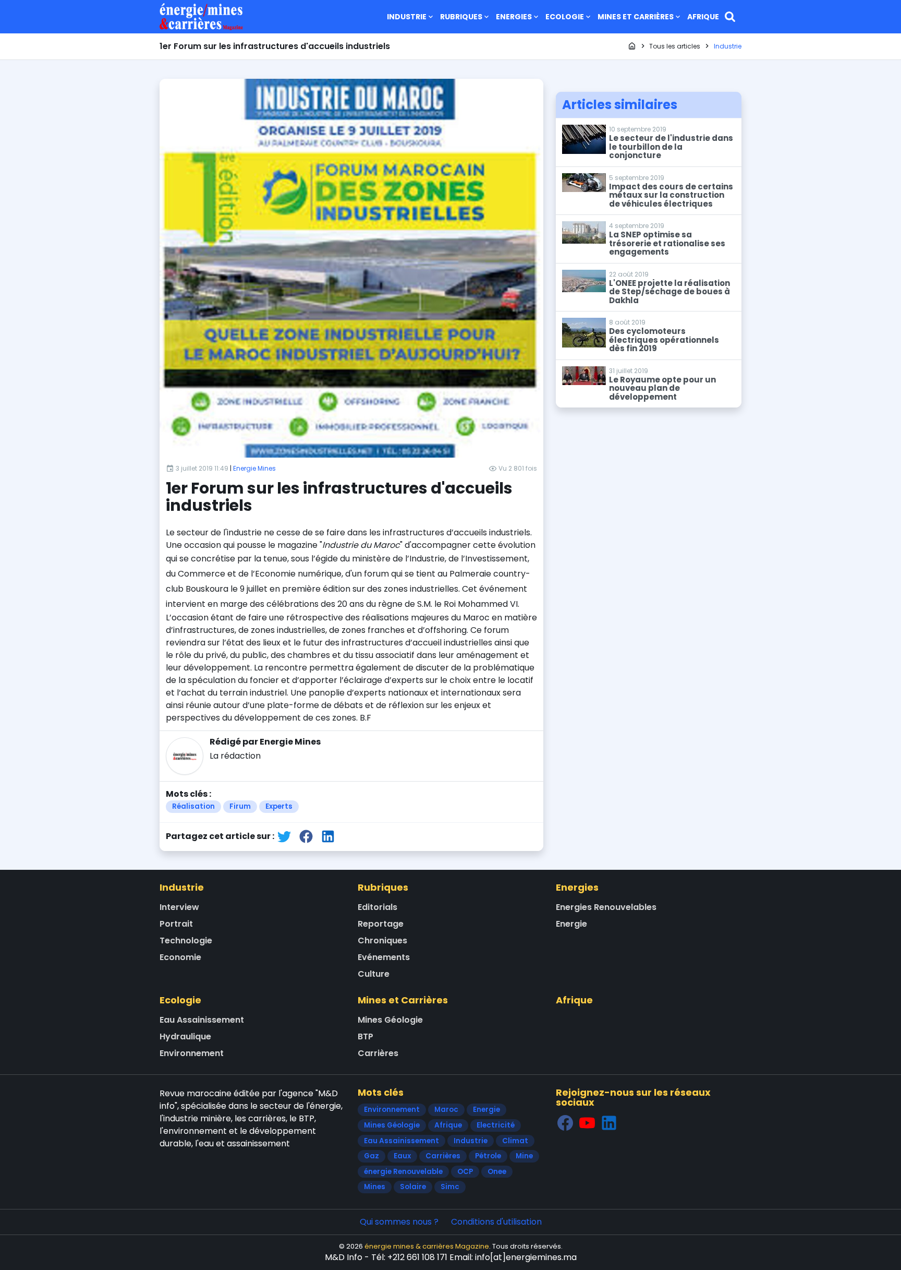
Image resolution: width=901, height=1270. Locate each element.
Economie (180, 957)
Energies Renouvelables (606, 907)
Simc (450, 1187)
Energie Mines (254, 468)
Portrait (176, 924)
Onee (497, 1172)
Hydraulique (185, 1037)
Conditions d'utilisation (496, 1222)
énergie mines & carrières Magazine (426, 1246)
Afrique (703, 16)
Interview (179, 907)
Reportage (381, 924)
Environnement (192, 1053)
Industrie (407, 16)
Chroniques (382, 940)
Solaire (413, 1187)
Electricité (496, 1125)
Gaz (371, 1156)
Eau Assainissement (202, 1020)
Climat (515, 1141)
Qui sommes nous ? (399, 1222)
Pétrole (488, 1156)
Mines (374, 1187)
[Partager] (284, 836)
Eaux (402, 1156)
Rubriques (461, 16)
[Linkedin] (609, 1123)
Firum (240, 806)
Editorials (377, 907)
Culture (373, 974)
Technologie (186, 940)
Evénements (384, 957)
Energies (514, 16)
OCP (465, 1172)
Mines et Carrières (636, 16)
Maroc (446, 1110)
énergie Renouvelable (403, 1172)
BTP (365, 1037)
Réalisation (193, 806)
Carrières (378, 1053)
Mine (524, 1156)
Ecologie (564, 16)
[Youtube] (587, 1123)
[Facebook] (565, 1123)
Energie (571, 924)
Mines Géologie (390, 1020)
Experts (279, 806)
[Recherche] (730, 16)
